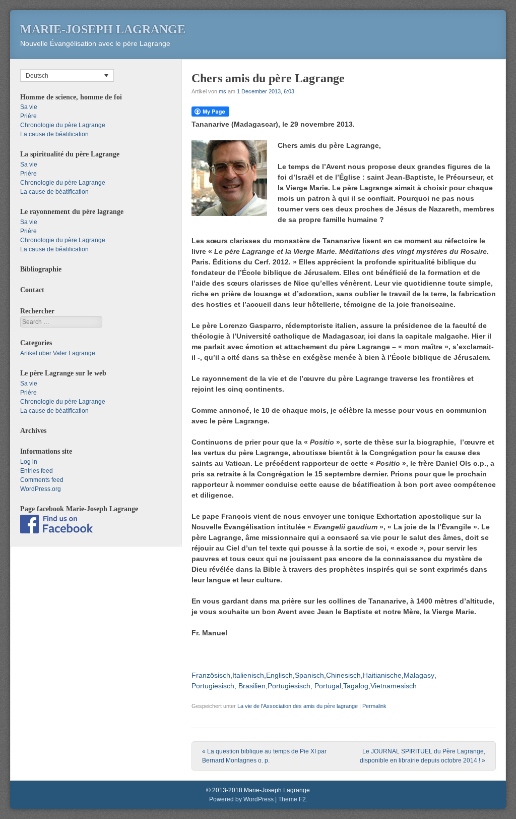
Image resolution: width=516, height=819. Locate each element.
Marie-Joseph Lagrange (102, 29)
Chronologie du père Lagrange (62, 125)
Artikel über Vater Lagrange (57, 353)
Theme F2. (292, 799)
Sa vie (28, 107)
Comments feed (41, 479)
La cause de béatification (54, 134)
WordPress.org (40, 489)
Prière (28, 116)
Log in (28, 461)
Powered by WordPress (241, 799)
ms (222, 91)
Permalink (374, 706)
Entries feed (36, 470)
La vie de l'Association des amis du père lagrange (297, 706)
